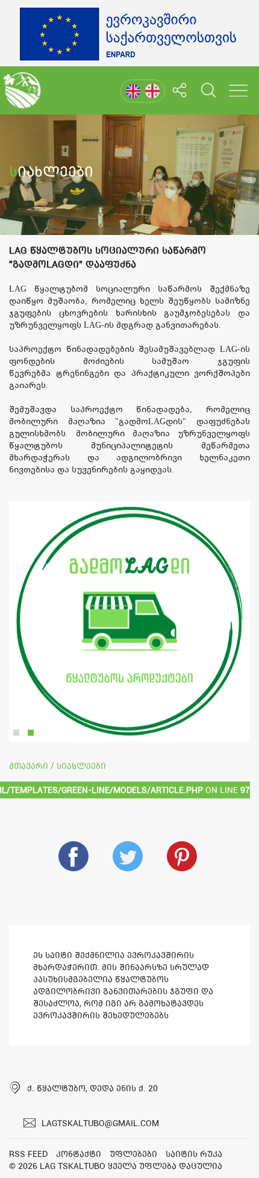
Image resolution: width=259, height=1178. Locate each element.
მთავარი (28, 765)
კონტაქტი (78, 1153)
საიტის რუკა (194, 1153)
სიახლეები (81, 765)
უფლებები (133, 1153)
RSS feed (28, 1153)
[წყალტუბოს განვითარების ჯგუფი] (21, 90)
